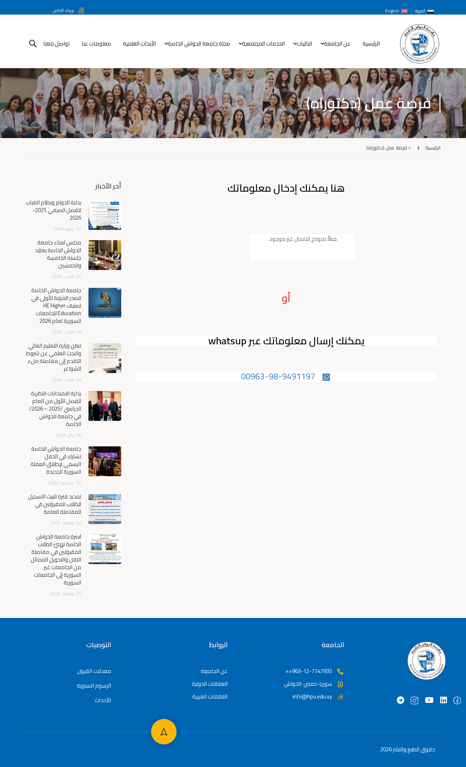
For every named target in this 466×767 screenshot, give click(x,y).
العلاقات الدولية (210, 683)
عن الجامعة (337, 43)
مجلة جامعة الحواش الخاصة (199, 43)
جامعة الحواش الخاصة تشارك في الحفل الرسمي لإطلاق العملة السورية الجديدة (56, 460)
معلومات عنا (96, 43)
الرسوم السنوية (94, 685)
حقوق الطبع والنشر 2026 (407, 749)
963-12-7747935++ (308, 671)
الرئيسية (371, 43)
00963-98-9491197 (278, 376)
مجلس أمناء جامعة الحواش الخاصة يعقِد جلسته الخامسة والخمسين (58, 254)
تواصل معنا (56, 43)
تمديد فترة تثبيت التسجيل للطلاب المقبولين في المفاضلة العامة (54, 504)
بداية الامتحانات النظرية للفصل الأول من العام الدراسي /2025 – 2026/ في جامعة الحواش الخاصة (55, 408)
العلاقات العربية (210, 696)
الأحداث (103, 700)
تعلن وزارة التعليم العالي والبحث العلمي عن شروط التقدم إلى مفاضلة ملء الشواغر (53, 357)
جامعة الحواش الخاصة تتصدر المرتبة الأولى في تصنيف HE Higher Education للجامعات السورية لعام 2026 (56, 305)
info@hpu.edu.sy (312, 696)
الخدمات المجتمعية (263, 43)
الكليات (304, 43)
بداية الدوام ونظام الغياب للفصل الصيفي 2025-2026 (53, 210)
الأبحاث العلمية (139, 43)
